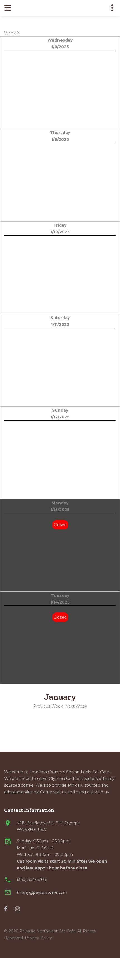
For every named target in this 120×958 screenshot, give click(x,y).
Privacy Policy (38, 937)
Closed (60, 524)
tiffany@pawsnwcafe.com (42, 892)
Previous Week (48, 706)
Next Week (76, 706)
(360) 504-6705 (31, 879)
